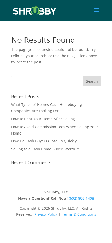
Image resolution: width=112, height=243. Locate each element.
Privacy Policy (46, 214)
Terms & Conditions (79, 214)
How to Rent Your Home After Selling (43, 118)
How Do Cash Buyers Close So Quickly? (44, 140)
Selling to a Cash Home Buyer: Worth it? (45, 149)
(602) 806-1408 (81, 198)
